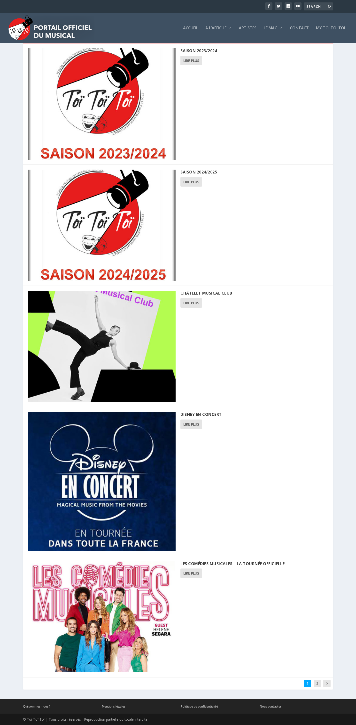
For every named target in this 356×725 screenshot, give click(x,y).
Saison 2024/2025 (198, 172)
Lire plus (191, 60)
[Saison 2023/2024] (102, 104)
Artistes (247, 28)
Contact (299, 28)
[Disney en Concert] (102, 481)
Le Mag (271, 28)
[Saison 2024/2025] (102, 225)
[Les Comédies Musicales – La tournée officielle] (102, 617)
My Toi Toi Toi (330, 28)
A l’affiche (215, 28)
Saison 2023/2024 (198, 50)
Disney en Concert (201, 414)
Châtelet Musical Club (206, 293)
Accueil (190, 28)
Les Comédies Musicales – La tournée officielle (232, 563)
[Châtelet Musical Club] (102, 346)
